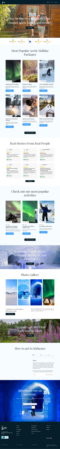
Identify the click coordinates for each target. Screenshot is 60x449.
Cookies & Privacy (34, 444)
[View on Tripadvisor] (8, 150)
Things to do (48, 425)
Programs (47, 429)
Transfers (17, 427)
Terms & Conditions (19, 444)
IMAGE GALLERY (10, 314)
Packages (48, 427)
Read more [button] (8, 157)
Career (32, 433)
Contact (17, 435)
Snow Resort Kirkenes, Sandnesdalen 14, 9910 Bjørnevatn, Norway (7, 432)
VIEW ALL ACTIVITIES (30, 239)
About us (17, 433)
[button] (48, 2)
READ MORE (30, 27)
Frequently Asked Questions (35, 431)
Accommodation (18, 429)
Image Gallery (33, 427)
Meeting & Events (34, 425)
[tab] (35, 355)
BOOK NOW (10, 90)
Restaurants (18, 431)
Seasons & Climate (34, 429)
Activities (17, 425)
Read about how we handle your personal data (30, 415)
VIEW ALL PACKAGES (30, 132)
